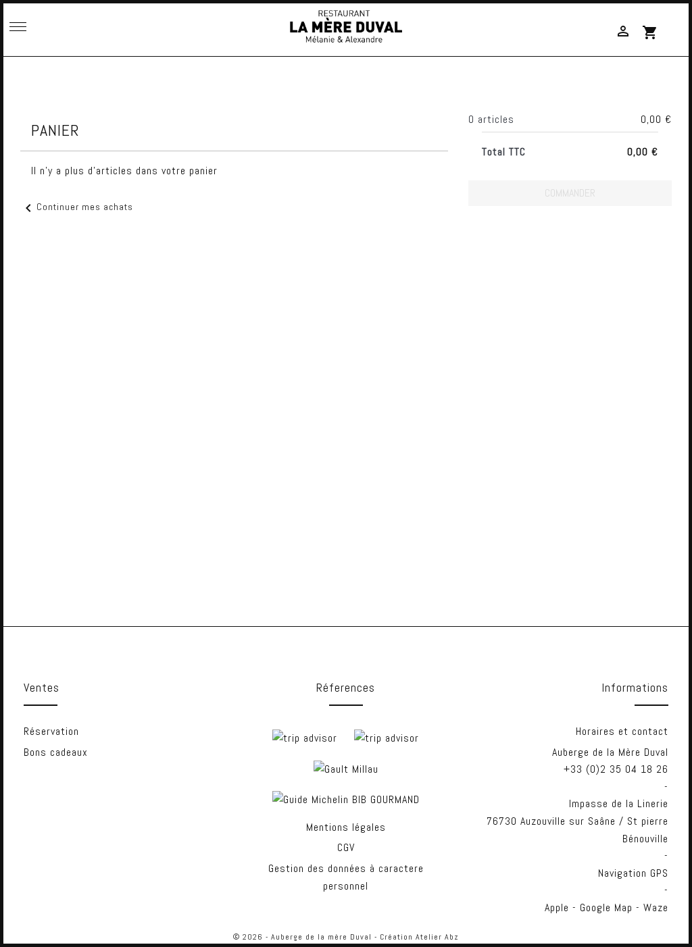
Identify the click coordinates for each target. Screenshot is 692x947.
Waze (655, 907)
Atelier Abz (437, 936)
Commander (570, 193)
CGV (346, 847)
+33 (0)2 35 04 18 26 (616, 769)
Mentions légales (346, 827)
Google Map (606, 907)
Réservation (51, 731)
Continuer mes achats (76, 207)
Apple (557, 907)
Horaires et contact (622, 731)
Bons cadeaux (56, 752)
